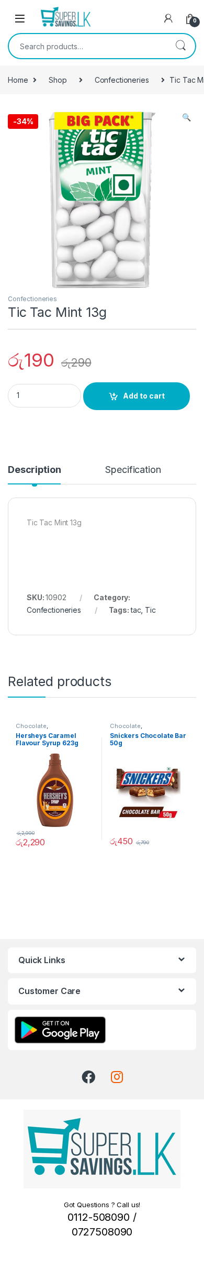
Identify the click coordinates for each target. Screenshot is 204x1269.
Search (180, 46)
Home (18, 79)
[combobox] (87, 46)
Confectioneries (122, 79)
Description (34, 470)
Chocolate (31, 726)
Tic (150, 609)
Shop (57, 79)
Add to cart (144, 395)
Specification (133, 470)
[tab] (34, 474)
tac (136, 609)
